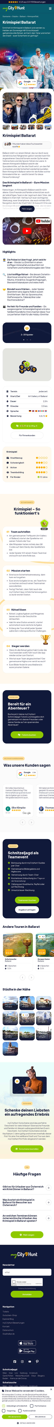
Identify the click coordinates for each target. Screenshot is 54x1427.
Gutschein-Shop (10, 1315)
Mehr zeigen (27, 209)
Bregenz (41, 1376)
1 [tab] (24, 339)
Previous (22, 822)
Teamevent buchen (27, 900)
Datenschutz (8, 1330)
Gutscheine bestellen (29, 1149)
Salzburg (23, 1373)
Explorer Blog (8, 1319)
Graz (11, 1373)
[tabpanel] (27, 330)
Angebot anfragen (27, 909)
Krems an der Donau (18, 1378)
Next (31, 822)
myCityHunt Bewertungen (14, 1323)
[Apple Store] (27, 1343)
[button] (27, 1423)
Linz (16, 1373)
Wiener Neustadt (22, 1376)
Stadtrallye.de (9, 1334)
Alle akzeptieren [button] (14, 1417)
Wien (5, 1373)
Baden (5, 1378)
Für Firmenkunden (27, 435)
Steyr (33, 1376)
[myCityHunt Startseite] (16, 8)
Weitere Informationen (41, 1401)
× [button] (51, 1389)
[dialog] (27, 1407)
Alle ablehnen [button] (40, 1417)
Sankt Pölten (8, 1376)
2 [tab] (27, 339)
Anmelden (27, 1294)
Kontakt (6, 1326)
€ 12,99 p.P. (29, 426)
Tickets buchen (29, 735)
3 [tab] (30, 339)
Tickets (6, 1311)
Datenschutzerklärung (27, 1288)
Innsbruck (33, 1373)
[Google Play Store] (27, 1351)
